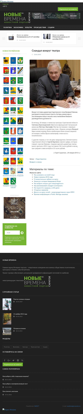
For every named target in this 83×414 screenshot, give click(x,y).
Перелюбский (20, 105)
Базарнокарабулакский (13, 175)
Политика (7, 27)
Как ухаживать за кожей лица (44, 175)
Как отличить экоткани (10, 391)
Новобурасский (20, 115)
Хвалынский (13, 65)
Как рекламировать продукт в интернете (48, 185)
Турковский (6, 75)
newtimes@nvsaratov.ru (73, 406)
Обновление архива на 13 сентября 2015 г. (61, 38)
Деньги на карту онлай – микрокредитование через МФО (54, 192)
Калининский (20, 135)
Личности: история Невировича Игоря (47, 181)
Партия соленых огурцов (21, 299)
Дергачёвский (13, 155)
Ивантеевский (6, 145)
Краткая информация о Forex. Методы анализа (51, 194)
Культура (28, 27)
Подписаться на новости (68, 9)
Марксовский (6, 125)
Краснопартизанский (20, 125)
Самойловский (13, 85)
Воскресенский (20, 155)
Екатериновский (20, 145)
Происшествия (40, 27)
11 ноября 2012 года (20, 314)
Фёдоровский (20, 65)
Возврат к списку (36, 162)
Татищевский (13, 75)
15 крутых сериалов (41, 190)
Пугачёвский (20, 95)
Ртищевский (20, 85)
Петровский (13, 105)
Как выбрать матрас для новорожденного (48, 183)
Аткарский (20, 175)
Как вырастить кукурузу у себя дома (46, 188)
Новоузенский (13, 115)
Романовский (6, 95)
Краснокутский (6, 135)
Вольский (6, 165)
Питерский (6, 105)
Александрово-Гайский (13, 186)
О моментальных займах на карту (46, 179)
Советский (20, 75)
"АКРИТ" (36, 406)
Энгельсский (6, 65)
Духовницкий (6, 155)
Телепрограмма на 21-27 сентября (28, 37)
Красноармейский (13, 135)
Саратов (5, 4)
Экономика (18, 27)
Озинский (6, 115)
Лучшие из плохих (19, 328)
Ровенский (13, 95)
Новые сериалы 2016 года (43, 177)
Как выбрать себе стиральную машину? (16, 376)
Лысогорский (13, 125)
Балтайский (13, 165)
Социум (51, 27)
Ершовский (13, 145)
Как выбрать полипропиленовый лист (15, 384)
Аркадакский (6, 186)
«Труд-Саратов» (41, 159)
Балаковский (6, 175)
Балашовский (20, 165)
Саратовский (6, 85)
